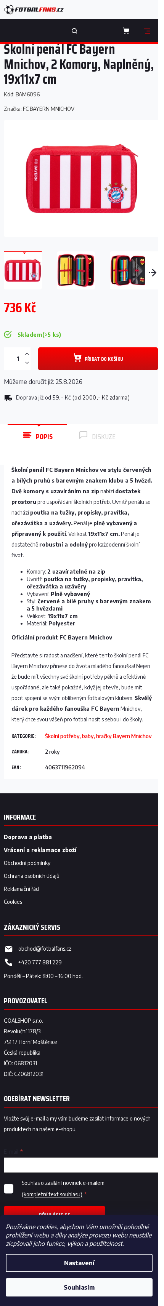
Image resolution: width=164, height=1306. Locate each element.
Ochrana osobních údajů (31, 876)
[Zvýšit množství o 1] (27, 354)
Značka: (39, 109)
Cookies (13, 901)
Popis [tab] (44, 436)
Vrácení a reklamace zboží (40, 850)
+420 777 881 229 (40, 962)
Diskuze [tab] (104, 436)
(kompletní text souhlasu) (52, 1194)
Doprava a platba (28, 837)
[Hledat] (74, 30)
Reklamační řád (21, 889)
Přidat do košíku (104, 359)
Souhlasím (79, 1287)
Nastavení (79, 1263)
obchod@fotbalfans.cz (44, 948)
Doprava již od (43, 397)
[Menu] (146, 30)
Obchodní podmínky (27, 863)
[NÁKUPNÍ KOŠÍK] (127, 30)
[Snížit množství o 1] (27, 362)
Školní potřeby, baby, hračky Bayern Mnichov (98, 736)
